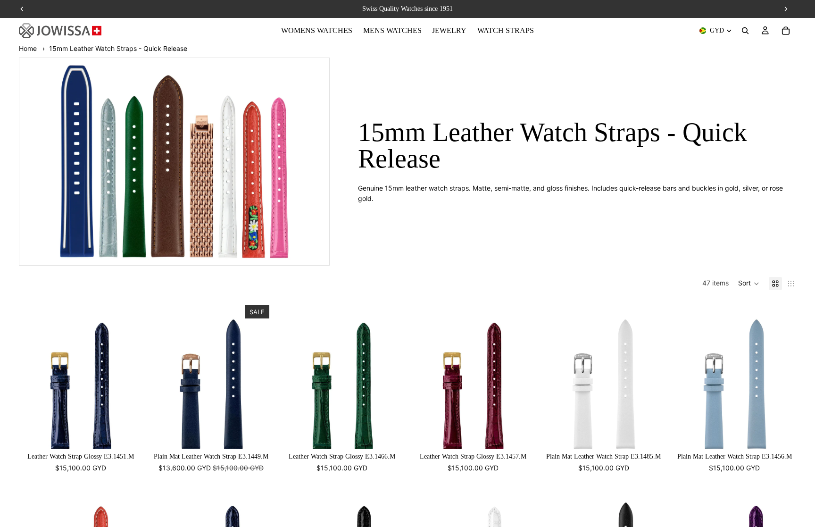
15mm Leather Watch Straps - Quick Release (118, 48)
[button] (748, 283)
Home (28, 48)
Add (135, 434)
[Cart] (785, 30)
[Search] (745, 30)
